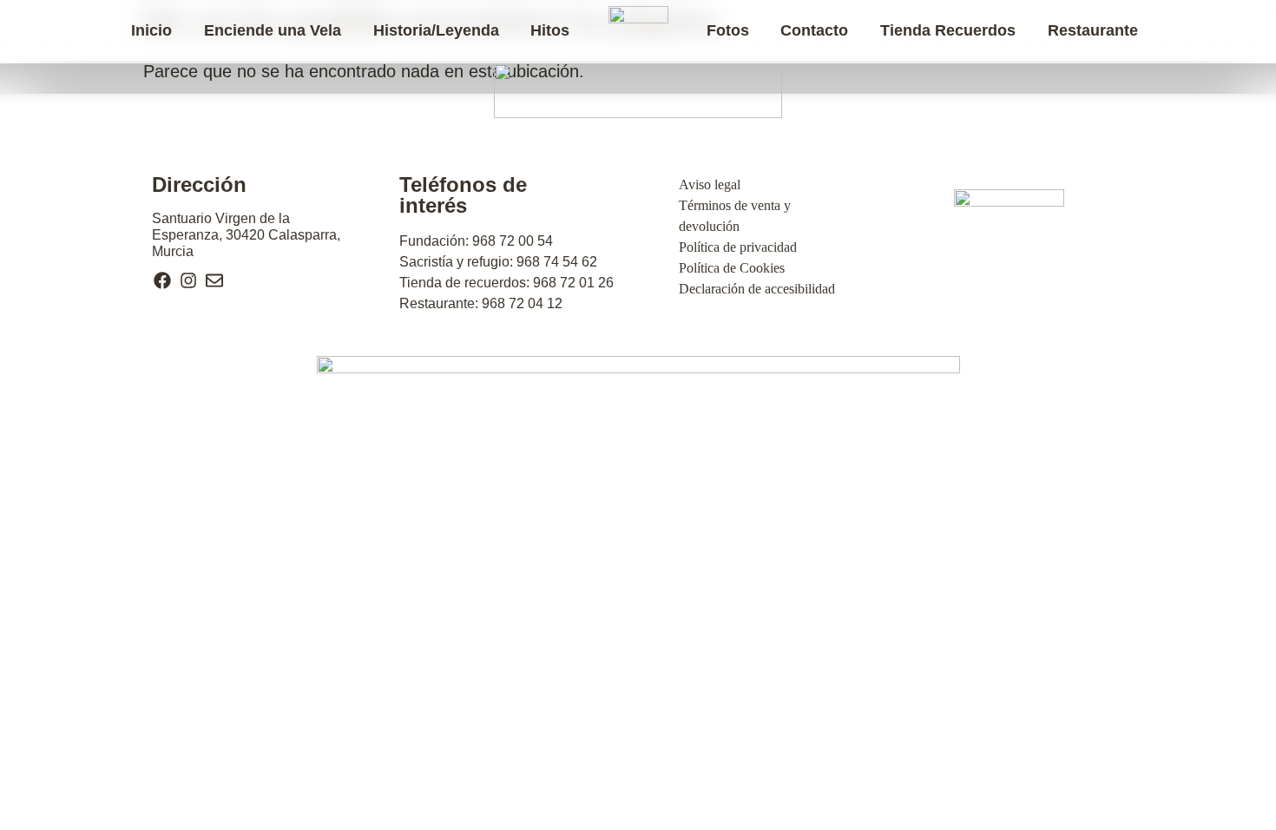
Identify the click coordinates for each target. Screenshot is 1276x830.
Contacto (814, 30)
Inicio (151, 30)
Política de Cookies (732, 267)
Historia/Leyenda (436, 30)
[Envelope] (214, 280)
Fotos (728, 30)
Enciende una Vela (272, 30)
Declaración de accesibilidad (757, 288)
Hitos (549, 30)
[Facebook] (162, 280)
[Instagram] (188, 280)
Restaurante (1093, 30)
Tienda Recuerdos (948, 30)
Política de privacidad (738, 247)
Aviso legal (709, 184)
